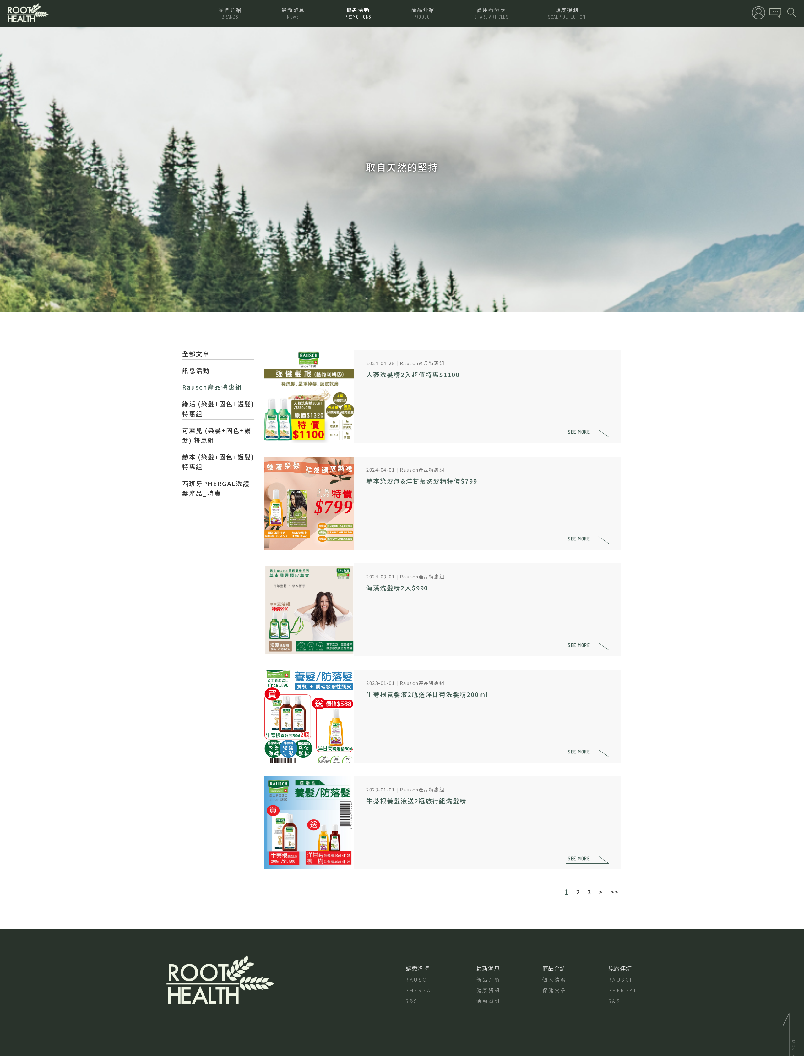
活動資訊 (488, 1001)
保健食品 (554, 990)
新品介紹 (488, 979)
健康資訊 (488, 990)
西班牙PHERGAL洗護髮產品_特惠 (216, 488)
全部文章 (196, 353)
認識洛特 (417, 968)
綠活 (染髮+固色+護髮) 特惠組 (218, 408)
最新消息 (488, 968)
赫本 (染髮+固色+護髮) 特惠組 (218, 461)
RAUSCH (418, 979)
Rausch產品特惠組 (212, 386)
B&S (411, 1001)
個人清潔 (554, 979)
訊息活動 (196, 370)
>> (615, 892)
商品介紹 (554, 968)
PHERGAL (420, 990)
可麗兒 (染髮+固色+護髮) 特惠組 (216, 435)
